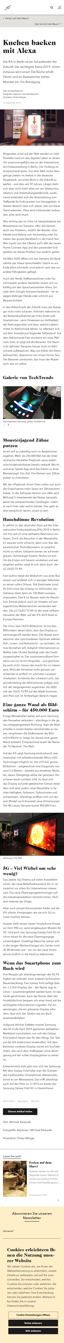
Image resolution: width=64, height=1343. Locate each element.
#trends (35, 1101)
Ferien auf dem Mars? (17, 18)
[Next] (8, 424)
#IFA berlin (9, 1101)
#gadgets (23, 1101)
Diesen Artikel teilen (20, 1111)
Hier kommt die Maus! (47, 24)
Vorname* (8, 1231)
